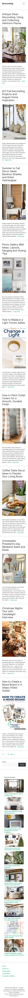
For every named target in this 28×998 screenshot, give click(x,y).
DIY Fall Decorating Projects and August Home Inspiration (13, 96)
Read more (8, 160)
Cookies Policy (6, 971)
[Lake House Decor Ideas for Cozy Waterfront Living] (14, 910)
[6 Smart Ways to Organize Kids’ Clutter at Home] (14, 928)
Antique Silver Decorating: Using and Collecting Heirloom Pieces (12, 19)
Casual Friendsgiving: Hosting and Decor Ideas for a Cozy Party (14, 954)
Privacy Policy (6, 973)
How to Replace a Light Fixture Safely (13, 321)
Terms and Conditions (8, 976)
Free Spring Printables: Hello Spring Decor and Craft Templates (12, 830)
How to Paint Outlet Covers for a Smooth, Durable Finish (13, 400)
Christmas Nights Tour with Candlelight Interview (12, 613)
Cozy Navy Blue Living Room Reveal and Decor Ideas (12, 901)
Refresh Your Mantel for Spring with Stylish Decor (13, 812)
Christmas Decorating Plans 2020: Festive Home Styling (12, 848)
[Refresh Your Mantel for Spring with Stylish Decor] (14, 803)
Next (12, 754)
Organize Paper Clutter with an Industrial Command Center (13, 884)
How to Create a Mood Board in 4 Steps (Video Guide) (12, 686)
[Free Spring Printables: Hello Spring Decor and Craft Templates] (14, 821)
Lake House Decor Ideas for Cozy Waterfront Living (12, 919)
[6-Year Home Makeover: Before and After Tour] (14, 785)
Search (4, 762)
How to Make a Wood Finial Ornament (12, 866)
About (4, 966)
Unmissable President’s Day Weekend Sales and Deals (13, 545)
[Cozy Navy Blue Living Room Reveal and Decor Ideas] (14, 892)
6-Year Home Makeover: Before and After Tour (13, 794)
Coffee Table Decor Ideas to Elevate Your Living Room (13, 473)
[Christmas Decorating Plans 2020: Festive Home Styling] (14, 840)
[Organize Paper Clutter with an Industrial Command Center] (14, 875)
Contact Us (5, 968)
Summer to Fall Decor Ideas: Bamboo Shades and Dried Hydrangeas (12, 174)
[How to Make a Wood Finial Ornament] (14, 857)
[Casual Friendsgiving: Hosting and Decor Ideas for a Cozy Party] (14, 945)
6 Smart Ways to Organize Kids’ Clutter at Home (13, 936)
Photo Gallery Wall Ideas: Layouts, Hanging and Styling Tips (14, 249)
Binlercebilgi (7, 4)
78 (8, 754)
